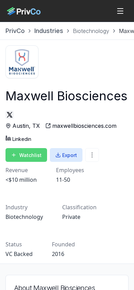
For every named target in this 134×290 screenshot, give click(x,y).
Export (69, 155)
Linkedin (21, 139)
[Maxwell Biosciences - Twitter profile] (9, 115)
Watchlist (30, 155)
